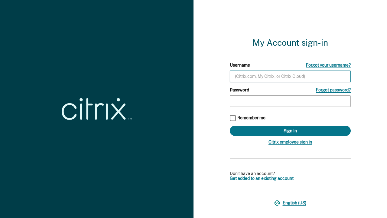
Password (239, 90)
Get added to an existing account (262, 178)
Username (240, 65)
